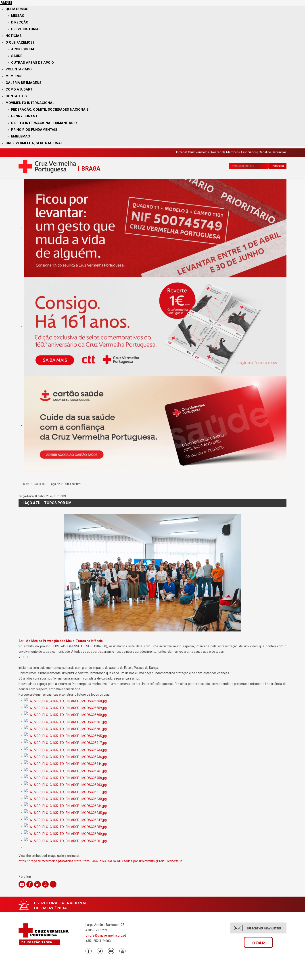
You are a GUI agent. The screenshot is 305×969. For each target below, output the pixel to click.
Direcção (19, 22)
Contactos (16, 96)
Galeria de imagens (24, 83)
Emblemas (20, 136)
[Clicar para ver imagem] (152, 572)
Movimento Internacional (30, 103)
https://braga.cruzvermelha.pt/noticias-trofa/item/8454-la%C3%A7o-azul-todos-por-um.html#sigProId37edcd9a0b (100, 861)
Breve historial (26, 29)
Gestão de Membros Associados (234, 152)
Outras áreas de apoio (32, 63)
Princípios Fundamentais (34, 130)
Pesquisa (278, 165)
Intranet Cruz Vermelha (192, 152)
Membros (14, 76)
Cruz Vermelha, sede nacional (34, 143)
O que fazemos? (20, 42)
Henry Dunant (24, 116)
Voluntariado (19, 69)
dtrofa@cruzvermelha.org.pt (106, 935)
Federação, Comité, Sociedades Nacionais (50, 110)
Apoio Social (23, 49)
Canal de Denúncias (272, 152)
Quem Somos (17, 9)
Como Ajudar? (19, 89)
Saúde (16, 56)
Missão (17, 16)
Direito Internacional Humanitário (44, 123)
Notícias (14, 36)
